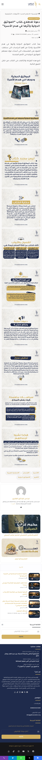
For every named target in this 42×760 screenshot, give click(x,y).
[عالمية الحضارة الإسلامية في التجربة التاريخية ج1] (34, 577)
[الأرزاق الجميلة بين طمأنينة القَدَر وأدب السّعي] (34, 595)
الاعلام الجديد (25, 14)
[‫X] (24, 692)
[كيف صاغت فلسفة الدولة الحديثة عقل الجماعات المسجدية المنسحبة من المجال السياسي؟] (34, 604)
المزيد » (13, 504)
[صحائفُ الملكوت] (34, 614)
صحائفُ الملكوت (21, 611)
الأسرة (35, 473)
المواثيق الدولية (23, 477)
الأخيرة (21, 567)
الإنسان (25, 473)
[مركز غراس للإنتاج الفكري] (32, 4)
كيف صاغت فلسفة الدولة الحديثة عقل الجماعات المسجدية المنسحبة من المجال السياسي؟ (14, 603)
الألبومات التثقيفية (12, 14)
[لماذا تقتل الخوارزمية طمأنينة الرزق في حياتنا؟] (34, 586)
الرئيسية (35, 14)
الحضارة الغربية (12, 473)
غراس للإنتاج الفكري (32, 31)
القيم (36, 477)
